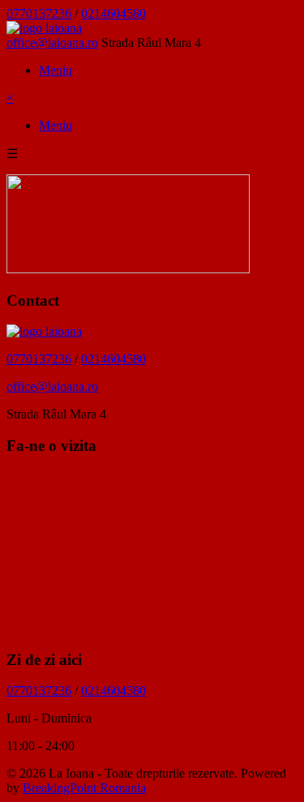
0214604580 (113, 13)
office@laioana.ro (52, 42)
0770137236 (38, 13)
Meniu (55, 70)
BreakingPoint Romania (84, 788)
